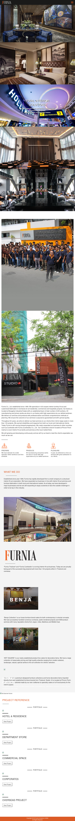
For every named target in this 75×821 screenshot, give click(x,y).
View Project (7, 721)
